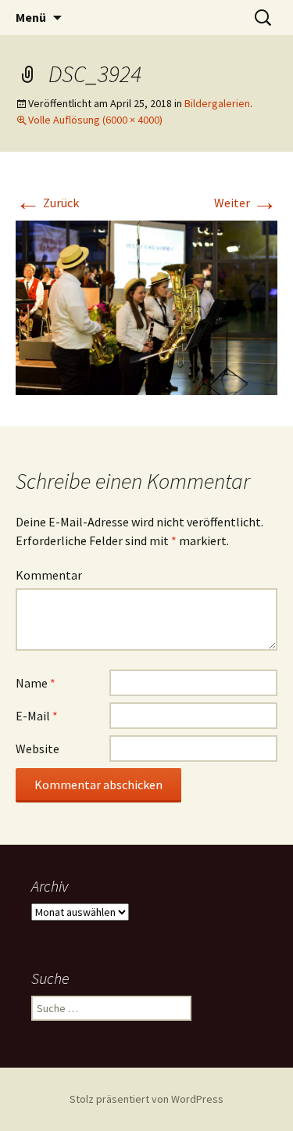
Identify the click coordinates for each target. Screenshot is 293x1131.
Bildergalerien (217, 103)
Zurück (47, 202)
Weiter (245, 202)
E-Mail (37, 715)
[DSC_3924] (146, 306)
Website (37, 748)
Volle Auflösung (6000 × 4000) (95, 120)
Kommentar (49, 575)
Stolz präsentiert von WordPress (146, 1099)
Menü (31, 17)
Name (35, 683)
